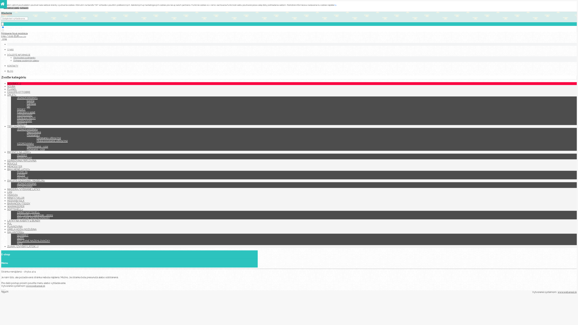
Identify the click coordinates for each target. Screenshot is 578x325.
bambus (31, 103)
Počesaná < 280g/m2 (49, 137)
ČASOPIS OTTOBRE (18, 92)
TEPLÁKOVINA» (16, 126)
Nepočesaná (34, 132)
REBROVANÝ (24, 120)
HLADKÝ (22, 155)
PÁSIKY (21, 109)
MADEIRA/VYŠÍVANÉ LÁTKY (23, 189)
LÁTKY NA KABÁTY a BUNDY (23, 220)
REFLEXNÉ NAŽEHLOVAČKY (33, 240)
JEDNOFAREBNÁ (26, 183)
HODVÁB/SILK (15, 200)
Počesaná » (33, 135)
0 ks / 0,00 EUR (13, 36)
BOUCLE (12, 163)
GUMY (20, 238)
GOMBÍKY (22, 235)
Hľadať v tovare (13, 27)
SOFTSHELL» (15, 209)
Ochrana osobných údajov (26, 60)
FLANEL (12, 89)
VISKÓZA (12, 195)
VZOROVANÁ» (25, 143)
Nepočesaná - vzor (37, 146)
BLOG (10, 71)
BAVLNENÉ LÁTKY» (18, 169)
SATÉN (21, 175)
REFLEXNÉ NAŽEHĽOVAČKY (33, 218)
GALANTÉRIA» (15, 232)
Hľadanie (6, 13)
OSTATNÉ (22, 177)
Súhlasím (24, 8)
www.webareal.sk (35, 286)
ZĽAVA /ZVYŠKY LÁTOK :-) (22, 246)
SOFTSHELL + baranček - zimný (35, 215)
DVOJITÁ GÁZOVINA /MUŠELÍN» (26, 180)
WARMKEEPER (15, 206)
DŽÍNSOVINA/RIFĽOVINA (21, 160)
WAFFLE (22, 123)
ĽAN (9, 192)
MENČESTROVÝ (26, 117)
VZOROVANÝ (25, 115)
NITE (20, 243)
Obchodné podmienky (24, 58)
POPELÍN (22, 172)
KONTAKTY (12, 66)
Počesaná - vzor (36, 149)
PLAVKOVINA (15, 226)
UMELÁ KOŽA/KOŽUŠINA (22, 229)
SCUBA (11, 86)
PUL (9, 223)
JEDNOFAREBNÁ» (27, 129)
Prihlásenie (6, 33)
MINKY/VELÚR (15, 198)
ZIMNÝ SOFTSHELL (28, 212)
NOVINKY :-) (14, 83)
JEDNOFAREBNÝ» (27, 97)
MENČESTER (14, 166)
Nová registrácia (20, 33)
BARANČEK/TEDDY (18, 203)
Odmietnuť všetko (11, 8)
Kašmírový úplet (26, 112)
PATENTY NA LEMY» (19, 152)
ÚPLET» (11, 95)
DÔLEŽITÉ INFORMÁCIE (18, 55)
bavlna (30, 100)
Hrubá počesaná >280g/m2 (52, 140)
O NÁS (10, 49)
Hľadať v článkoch (15, 30)
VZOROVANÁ (25, 186)
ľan (28, 106)
